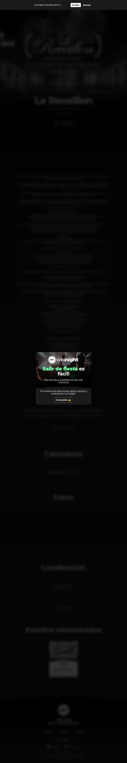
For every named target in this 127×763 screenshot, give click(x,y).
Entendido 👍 (63, 400)
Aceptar (75, 5)
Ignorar (87, 5)
